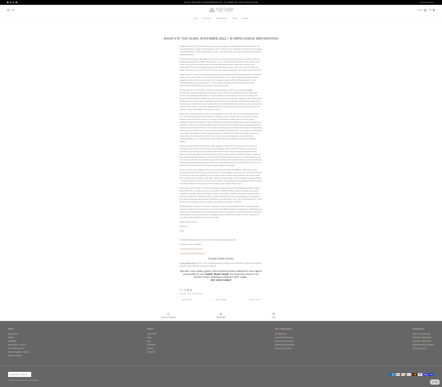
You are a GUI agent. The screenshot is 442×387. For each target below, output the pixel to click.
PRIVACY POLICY (420, 348)
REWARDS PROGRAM (284, 337)
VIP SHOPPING (281, 334)
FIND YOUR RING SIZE (421, 334)
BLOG (149, 337)
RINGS (10, 337)
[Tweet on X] (185, 290)
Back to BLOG (221, 299)
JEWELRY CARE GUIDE (422, 337)
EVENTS (150, 348)
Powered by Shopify (32, 380)
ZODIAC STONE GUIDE (284, 341)
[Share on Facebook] (188, 290)
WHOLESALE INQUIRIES (285, 345)
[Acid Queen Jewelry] (221, 10)
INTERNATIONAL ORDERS (423, 345)
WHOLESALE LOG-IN (283, 348)
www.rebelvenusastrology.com (191, 249)
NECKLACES (13, 334)
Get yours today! (221, 280)
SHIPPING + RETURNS (422, 341)
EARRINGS (12, 341)
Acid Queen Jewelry (19, 380)
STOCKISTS (151, 345)
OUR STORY (152, 334)
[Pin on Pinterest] (191, 290)
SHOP (195, 18)
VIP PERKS (245, 18)
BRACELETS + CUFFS (16, 345)
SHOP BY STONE (15, 356)
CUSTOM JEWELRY (222, 18)
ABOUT (234, 18)
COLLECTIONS (206, 18)
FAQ (148, 341)
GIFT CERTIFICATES (16, 348)
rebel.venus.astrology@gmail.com (192, 253)
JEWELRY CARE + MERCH (18, 352)
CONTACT (151, 352)
